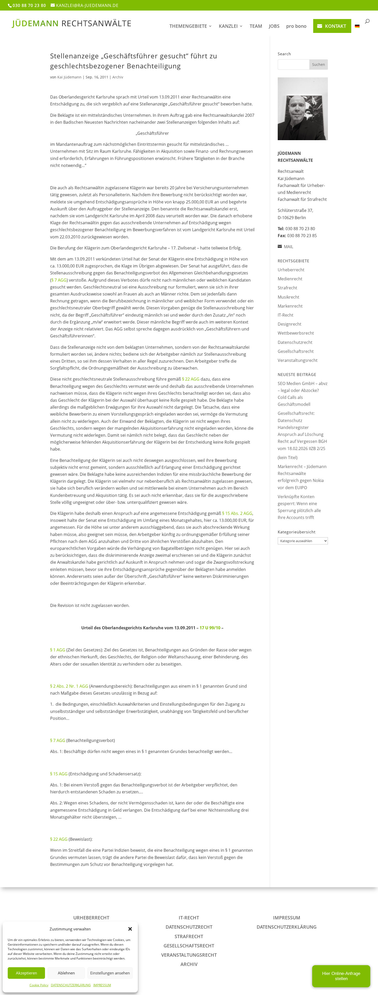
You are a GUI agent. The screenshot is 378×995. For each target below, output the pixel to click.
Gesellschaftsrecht (296, 351)
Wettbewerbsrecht (296, 333)
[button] (130, 928)
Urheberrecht (291, 270)
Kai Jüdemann (69, 77)
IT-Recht (285, 315)
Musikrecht (288, 297)
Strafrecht (287, 288)
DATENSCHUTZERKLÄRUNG (71, 985)
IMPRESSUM (102, 985)
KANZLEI (228, 26)
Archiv (117, 77)
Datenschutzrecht (295, 342)
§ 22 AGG (191, 379)
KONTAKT (335, 26)
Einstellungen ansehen (110, 972)
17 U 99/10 (210, 628)
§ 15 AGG (59, 774)
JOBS (274, 26)
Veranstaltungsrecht (298, 360)
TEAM (256, 26)
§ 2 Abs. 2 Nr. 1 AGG (69, 686)
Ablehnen (66, 972)
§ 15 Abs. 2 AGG (237, 513)
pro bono (296, 26)
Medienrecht (290, 279)
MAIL (288, 246)
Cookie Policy (39, 985)
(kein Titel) (288, 457)
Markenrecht (290, 306)
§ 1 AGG (57, 650)
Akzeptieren (26, 972)
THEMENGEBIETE (188, 26)
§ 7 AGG (59, 280)
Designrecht (289, 324)
